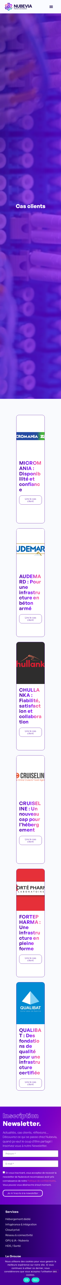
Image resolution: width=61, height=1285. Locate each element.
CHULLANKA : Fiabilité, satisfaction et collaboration (30, 706)
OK (26, 1280)
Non (35, 1280)
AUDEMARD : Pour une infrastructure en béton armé (30, 592)
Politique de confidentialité (41, 1180)
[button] (51, 7)
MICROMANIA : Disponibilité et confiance (30, 476)
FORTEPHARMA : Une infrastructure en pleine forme (30, 932)
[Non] (55, 1270)
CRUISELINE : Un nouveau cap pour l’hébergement (30, 816)
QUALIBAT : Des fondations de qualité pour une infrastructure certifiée (30, 1051)
